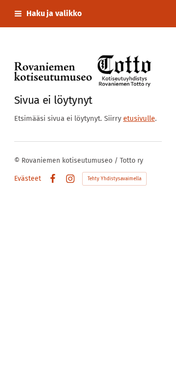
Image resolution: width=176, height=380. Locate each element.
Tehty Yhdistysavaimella (114, 179)
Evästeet (27, 178)
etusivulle (139, 118)
